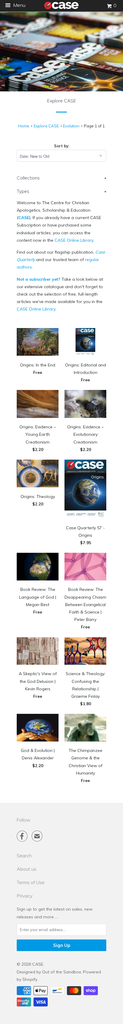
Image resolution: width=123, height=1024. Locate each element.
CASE (23, 217)
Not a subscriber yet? (38, 279)
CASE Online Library (74, 240)
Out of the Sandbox (61, 972)
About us (26, 869)
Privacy (24, 896)
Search (24, 855)
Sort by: (61, 145)
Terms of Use (30, 882)
